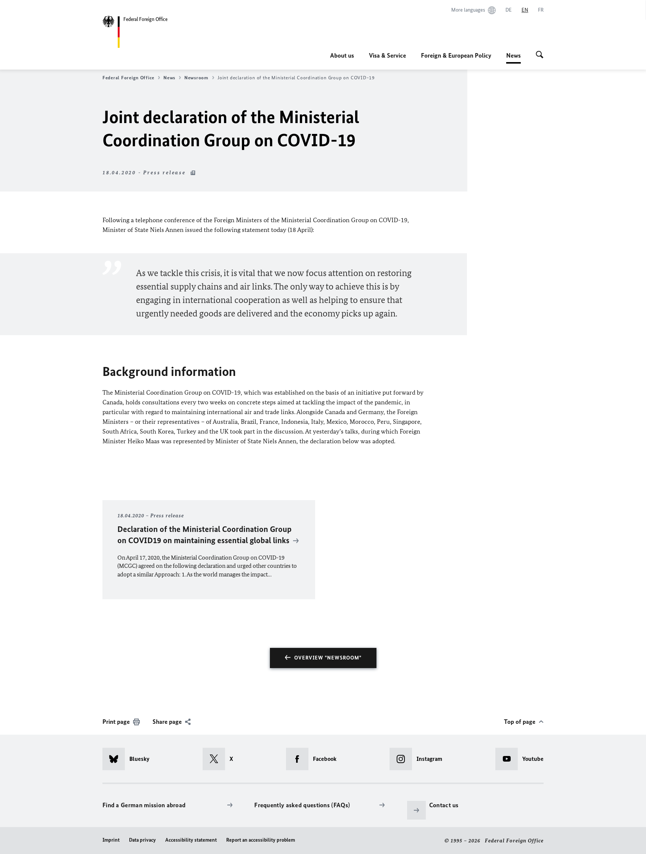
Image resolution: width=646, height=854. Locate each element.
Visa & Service (387, 55)
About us (342, 55)
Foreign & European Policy (456, 55)
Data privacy (142, 840)
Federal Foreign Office (128, 77)
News (513, 58)
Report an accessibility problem (260, 840)
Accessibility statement (191, 840)
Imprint (111, 840)
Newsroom (196, 77)
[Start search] (540, 55)
